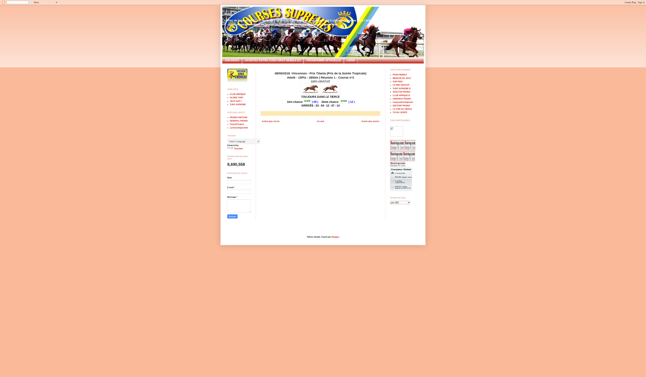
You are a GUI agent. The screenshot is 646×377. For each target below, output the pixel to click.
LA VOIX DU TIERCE (402, 109)
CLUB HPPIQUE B (401, 95)
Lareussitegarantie (239, 128)
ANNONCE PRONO (402, 99)
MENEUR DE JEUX (402, 78)
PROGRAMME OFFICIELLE (323, 60)
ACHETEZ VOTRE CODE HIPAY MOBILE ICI (273, 60)
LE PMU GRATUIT (401, 85)
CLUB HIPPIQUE (238, 94)
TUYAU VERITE (400, 112)
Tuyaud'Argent (237, 124)
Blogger (335, 237)
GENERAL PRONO (239, 121)
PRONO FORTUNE (238, 117)
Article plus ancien (370, 121)
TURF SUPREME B (402, 88)
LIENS (351, 60)
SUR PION (397, 81)
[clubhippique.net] (396, 136)
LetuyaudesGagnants (403, 102)
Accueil (320, 121)
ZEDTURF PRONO (401, 106)
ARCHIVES (232, 60)
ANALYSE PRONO (401, 92)
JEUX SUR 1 (236, 101)
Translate (238, 148)
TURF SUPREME (238, 104)
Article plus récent (270, 121)
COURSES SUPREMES (231, 11)
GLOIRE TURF (236, 97)
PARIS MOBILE (400, 75)
